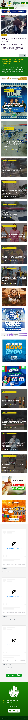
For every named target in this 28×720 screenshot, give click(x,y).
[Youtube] (24, 3)
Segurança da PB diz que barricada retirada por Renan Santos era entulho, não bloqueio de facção (14, 278)
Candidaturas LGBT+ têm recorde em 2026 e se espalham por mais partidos (14, 401)
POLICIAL (6, 160)
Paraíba (3, 35)
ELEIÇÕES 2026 (7, 182)
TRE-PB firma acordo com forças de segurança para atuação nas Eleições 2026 (12, 40)
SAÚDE (7, 128)
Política (5, 247)
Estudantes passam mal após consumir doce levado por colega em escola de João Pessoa (14, 143)
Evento (7, 90)
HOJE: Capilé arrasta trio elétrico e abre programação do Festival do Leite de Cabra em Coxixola (13, 105)
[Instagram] (27, 3)
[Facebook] (22, 3)
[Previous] (21, 55)
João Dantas (6, 44)
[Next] (24, 55)
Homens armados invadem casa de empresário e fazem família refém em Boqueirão (12, 170)
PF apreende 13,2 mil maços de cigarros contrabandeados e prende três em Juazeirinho (13, 466)
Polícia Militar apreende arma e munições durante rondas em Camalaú (13, 213)
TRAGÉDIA (6, 412)
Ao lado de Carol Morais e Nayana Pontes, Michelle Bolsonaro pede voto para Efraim (13, 235)
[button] (8, 8)
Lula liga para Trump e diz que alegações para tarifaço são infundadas (12, 61)
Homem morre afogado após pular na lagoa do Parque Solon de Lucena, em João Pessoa (14, 422)
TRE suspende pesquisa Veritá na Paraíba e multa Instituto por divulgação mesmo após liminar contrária (14, 192)
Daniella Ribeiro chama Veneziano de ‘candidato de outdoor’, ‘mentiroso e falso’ (13, 257)
